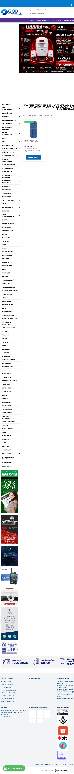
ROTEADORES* (6, 363)
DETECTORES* (6, 349)
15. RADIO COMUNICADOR (7, 160)
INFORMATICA (6, 466)
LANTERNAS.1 (6, 193)
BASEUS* (5, 234)
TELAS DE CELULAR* (8, 315)
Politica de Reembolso (9, 690)
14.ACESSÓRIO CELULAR (9, 156)
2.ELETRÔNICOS (7, 113)
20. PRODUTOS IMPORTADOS (6, 181)
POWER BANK (6, 462)
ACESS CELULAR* (7, 305)
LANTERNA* (6, 352)
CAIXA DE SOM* (7, 312)
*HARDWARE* (6, 450)
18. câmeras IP (7, 172)
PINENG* (5, 345)
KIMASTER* (5, 446)
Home (31, 20)
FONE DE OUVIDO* (8, 280)
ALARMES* (5, 331)
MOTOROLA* (6, 298)
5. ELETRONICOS (7, 123)
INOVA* (4, 308)
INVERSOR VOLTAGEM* (9, 381)
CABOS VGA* (6, 384)
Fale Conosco (6, 687)
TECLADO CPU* (7, 283)
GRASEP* (5, 395)
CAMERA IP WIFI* (7, 252)
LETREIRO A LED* (7, 377)
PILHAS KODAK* (7, 409)
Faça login (43, 10)
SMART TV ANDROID (8, 421)
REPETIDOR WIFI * (7, 367)
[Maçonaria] (62, 770)
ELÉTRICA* (5, 398)
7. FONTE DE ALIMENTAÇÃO (7, 133)
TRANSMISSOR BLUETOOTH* (6, 323)
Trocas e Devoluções (8, 684)
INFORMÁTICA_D (7, 207)
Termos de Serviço (8, 698)
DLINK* (4, 248)
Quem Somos (6, 681)
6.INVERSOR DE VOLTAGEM (7, 128)
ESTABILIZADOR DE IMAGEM (8, 458)
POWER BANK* (7, 342)
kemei (4, 204)
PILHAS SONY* (6, 405)
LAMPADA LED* (7, 391)
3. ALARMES (6, 116)
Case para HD (6, 104)
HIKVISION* (6, 241)
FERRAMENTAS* (7, 294)
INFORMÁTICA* (7, 301)
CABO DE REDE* (7, 402)
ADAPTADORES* (7, 266)
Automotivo (6, 436)
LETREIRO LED (6, 227)
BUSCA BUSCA (6, 453)
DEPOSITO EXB (6, 190)
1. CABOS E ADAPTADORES (7, 108)
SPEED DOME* (6, 356)
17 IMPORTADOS (7, 168)
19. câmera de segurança (7, 176)
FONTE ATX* (6, 273)
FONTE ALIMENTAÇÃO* (9, 319)
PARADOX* (5, 335)
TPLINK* (4, 244)
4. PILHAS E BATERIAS (9, 120)
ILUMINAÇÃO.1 (7, 186)
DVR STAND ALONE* (8, 359)
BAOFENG (5, 220)
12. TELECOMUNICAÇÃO (9, 148)
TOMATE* (5, 432)
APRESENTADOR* (7, 255)
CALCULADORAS (7, 197)
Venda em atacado (8, 701)
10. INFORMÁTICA (7, 145)
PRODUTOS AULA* (8, 230)
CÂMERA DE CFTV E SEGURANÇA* (8, 417)
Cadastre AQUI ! (43, 20)
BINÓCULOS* (6, 439)
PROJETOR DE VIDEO (8, 223)
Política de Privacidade (9, 693)
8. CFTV (4, 138)
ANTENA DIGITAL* (7, 429)
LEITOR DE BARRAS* (8, 328)
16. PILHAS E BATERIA (9, 165)
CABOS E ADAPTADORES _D (8, 215)
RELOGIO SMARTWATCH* (10, 290)
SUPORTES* (5, 259)
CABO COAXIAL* (7, 413)
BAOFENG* (5, 276)
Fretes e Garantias (8, 696)
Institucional (7, 678)
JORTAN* (5, 338)
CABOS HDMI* (6, 374)
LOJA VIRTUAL (34, 678)
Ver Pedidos (56, 20)
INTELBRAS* (6, 237)
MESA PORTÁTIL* (7, 262)
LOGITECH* (5, 425)
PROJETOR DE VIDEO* (9, 287)
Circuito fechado (8, 200)
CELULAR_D (5, 211)
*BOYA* (4, 443)
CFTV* (4, 370)
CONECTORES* (6, 388)
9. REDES (4, 141)
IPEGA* (4, 269)
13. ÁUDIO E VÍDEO (8, 152)
